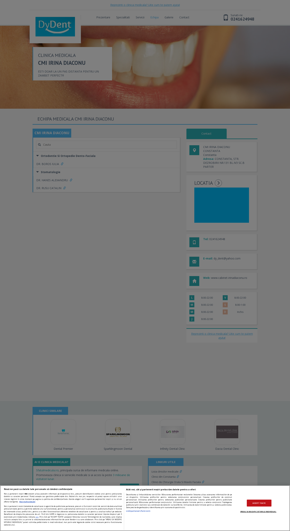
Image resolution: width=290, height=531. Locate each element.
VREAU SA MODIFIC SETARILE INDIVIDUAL (258, 511)
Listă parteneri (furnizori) (138, 511)
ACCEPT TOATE (259, 503)
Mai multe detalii (27, 501)
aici (37, 517)
